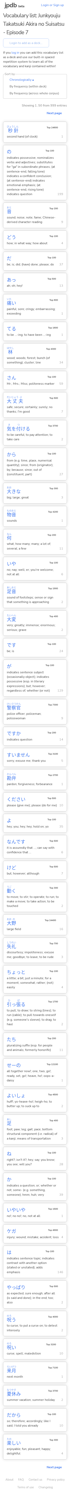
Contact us (35, 1480)
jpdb (11, 5)
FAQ (21, 1480)
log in (15, 52)
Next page (54, 113)
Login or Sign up (52, 5)
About (9, 1480)
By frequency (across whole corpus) (34, 93)
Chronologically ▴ (22, 80)
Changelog (45, 1487)
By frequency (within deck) (28, 86)
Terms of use (25, 1487)
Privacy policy (56, 1480)
